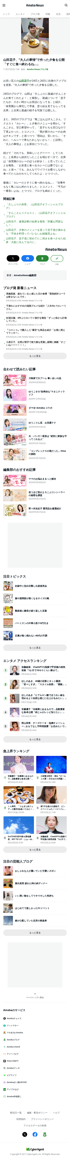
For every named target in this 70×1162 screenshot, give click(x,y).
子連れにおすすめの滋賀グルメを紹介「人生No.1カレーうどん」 (36, 307)
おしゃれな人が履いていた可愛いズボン (35, 870)
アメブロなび (13, 1089)
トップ (6, 13)
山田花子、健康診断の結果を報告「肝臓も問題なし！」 (34, 223)
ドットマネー (13, 1025)
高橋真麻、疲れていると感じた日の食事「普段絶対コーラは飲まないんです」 (35, 295)
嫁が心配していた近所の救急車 (31, 920)
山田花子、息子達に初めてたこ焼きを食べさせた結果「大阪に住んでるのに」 (36, 240)
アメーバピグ (13, 1053)
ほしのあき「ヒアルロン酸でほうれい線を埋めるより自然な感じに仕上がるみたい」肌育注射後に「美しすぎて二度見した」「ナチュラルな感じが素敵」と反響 (43, 699)
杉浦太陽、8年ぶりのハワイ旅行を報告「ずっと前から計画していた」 (36, 319)
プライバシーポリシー (42, 1119)
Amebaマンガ (13, 1068)
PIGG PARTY (12, 1061)
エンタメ (20, 13)
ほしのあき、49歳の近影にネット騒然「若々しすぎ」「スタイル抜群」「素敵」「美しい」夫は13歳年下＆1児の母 (43, 684)
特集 (48, 13)
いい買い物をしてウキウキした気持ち (34, 895)
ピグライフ (12, 1075)
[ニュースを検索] (66, 5)
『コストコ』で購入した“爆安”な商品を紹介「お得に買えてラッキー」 (35, 331)
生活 (58, 13)
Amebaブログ (13, 1039)
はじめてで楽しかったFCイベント (32, 908)
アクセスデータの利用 (35, 1125)
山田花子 (24, 80)
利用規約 (21, 1119)
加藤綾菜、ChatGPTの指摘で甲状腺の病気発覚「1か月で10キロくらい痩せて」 (43, 668)
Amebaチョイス (14, 1018)
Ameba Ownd (13, 1046)
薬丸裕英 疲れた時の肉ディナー (31, 883)
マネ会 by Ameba (15, 1032)
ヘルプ (56, 1112)
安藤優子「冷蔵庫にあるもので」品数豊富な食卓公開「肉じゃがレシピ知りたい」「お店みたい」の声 (43, 712)
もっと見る (35, 355)
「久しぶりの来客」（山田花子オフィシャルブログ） (34, 206)
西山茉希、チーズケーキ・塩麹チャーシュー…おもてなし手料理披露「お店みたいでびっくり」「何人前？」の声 (44, 726)
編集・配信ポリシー (37, 1112)
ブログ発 (35, 13)
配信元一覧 (16, 1112)
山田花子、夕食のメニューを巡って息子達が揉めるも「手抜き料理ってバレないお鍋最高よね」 (36, 231)
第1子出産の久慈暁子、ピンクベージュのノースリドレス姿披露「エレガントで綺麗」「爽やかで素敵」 (53, 810)
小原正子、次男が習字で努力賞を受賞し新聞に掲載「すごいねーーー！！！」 (35, 343)
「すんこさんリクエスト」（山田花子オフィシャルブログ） (36, 214)
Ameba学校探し (14, 1096)
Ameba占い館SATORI (17, 1082)
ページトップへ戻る (35, 997)
